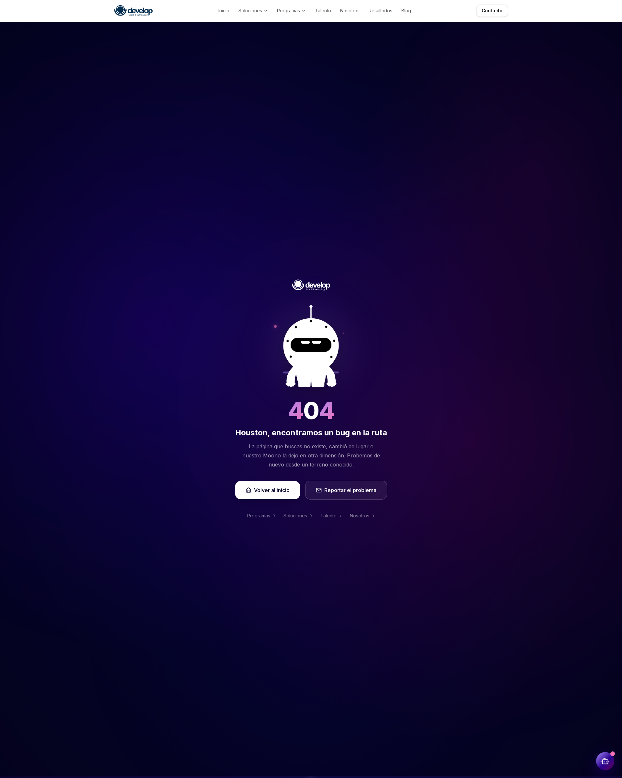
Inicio (223, 10)
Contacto (492, 10)
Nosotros (350, 10)
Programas (288, 10)
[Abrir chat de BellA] (605, 761)
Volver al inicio (272, 490)
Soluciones (250, 10)
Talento (323, 10)
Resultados (380, 10)
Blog (406, 10)
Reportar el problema (350, 490)
